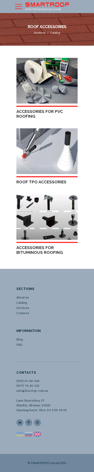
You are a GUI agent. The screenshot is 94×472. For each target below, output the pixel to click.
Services (22, 308)
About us (22, 297)
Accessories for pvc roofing (39, 114)
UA (19, 434)
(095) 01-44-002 (28, 381)
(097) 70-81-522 (28, 385)
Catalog (55, 32)
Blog (19, 339)
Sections (39, 32)
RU (28, 434)
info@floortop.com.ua (32, 390)
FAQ (19, 344)
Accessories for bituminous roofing (39, 250)
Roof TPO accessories (41, 181)
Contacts (22, 313)
